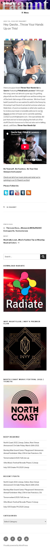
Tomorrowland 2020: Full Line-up (16, 458)
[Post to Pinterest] (30, 39)
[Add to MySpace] (26, 39)
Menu (26, 13)
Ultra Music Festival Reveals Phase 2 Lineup (20, 463)
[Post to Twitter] (7, 39)
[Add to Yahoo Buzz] (40, 39)
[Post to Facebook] (16, 39)
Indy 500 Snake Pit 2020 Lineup (16, 467)
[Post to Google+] (11, 39)
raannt (10, 3)
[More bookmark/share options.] (35, 39)
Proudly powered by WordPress (15, 545)
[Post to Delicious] (21, 39)
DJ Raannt (12, 207)
